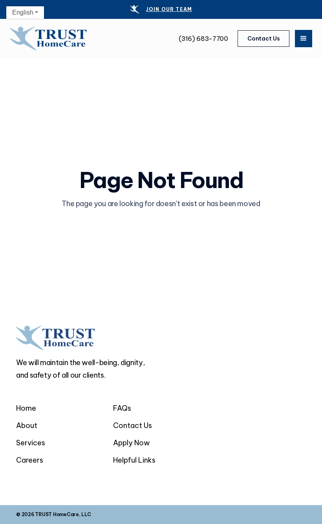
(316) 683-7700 (203, 38)
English (22, 12)
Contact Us (263, 38)
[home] (48, 39)
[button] (303, 38)
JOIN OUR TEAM (169, 9)
